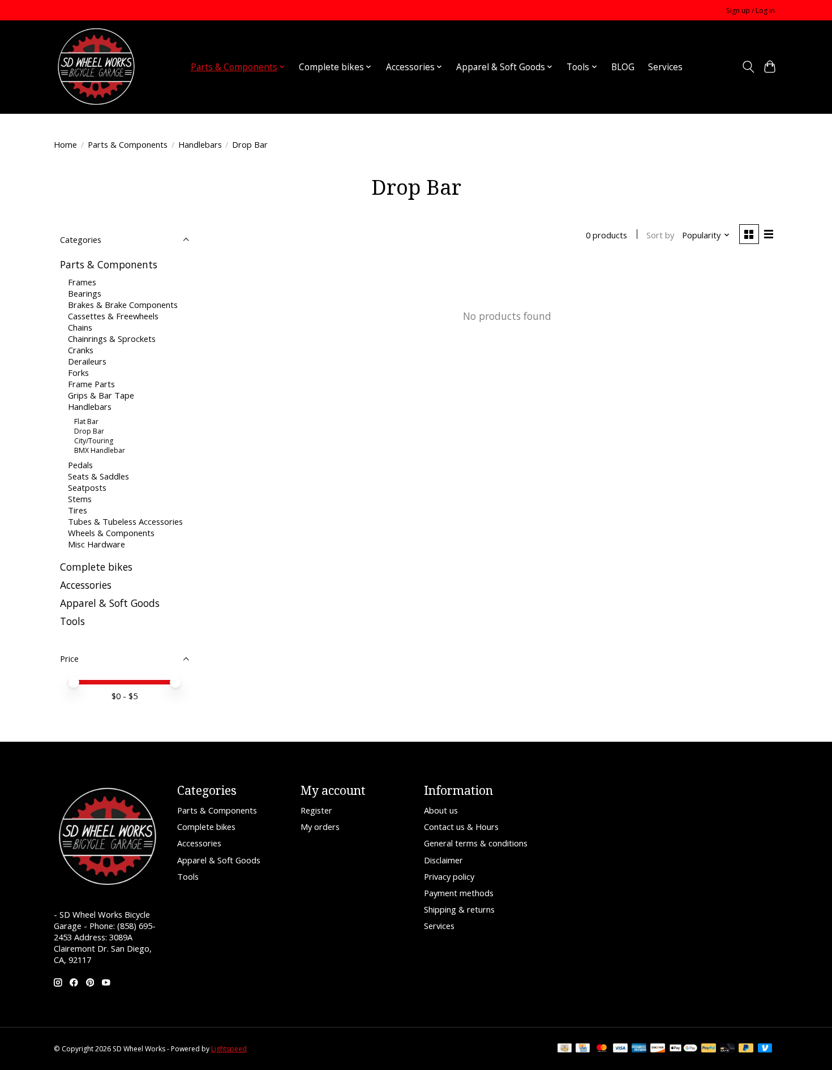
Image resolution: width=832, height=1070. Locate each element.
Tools (72, 621)
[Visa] (620, 1049)
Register (316, 810)
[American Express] (639, 1049)
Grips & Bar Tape (101, 395)
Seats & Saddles (98, 476)
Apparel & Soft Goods (110, 603)
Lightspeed (229, 1049)
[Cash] (564, 1049)
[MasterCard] (601, 1049)
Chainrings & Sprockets (112, 338)
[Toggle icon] (748, 67)
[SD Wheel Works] (96, 66)
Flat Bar (86, 421)
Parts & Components (128, 144)
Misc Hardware (96, 544)
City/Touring (93, 441)
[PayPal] (708, 1049)
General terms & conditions (475, 843)
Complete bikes (96, 566)
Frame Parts (91, 384)
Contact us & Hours (461, 826)
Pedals (80, 464)
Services (665, 67)
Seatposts (87, 487)
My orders (320, 826)
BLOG (622, 67)
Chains (80, 327)
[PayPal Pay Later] (746, 1049)
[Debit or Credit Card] (727, 1049)
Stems (80, 498)
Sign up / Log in (750, 10)
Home (65, 144)
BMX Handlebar (99, 450)
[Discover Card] (657, 1049)
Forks (78, 372)
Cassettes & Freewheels (113, 316)
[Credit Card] (583, 1049)
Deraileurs (87, 361)
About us (441, 810)
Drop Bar (89, 431)
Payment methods (459, 892)
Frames (82, 282)
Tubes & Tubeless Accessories (125, 521)
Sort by (660, 235)
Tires (77, 510)
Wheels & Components (111, 532)
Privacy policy (449, 876)
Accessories (85, 585)
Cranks (80, 350)
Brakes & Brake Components (123, 304)
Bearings (84, 293)
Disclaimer (443, 860)
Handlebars (200, 144)
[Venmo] (765, 1049)
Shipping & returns (459, 909)
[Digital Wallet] (683, 1049)
